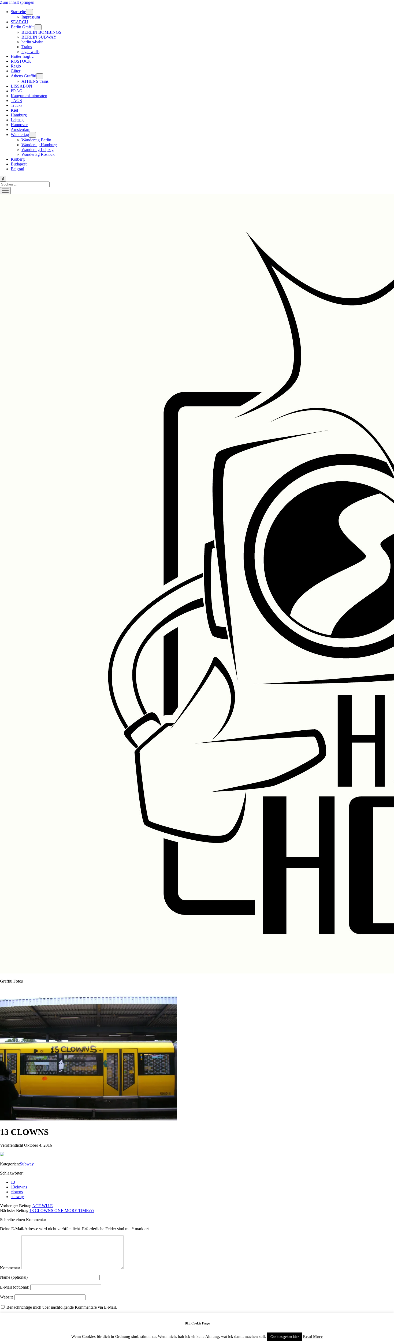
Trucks (16, 105)
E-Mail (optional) (14, 1287)
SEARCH (19, 22)
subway (17, 1196)
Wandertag (20, 134)
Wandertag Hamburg (39, 144)
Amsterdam (20, 129)
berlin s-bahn (32, 42)
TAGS (16, 100)
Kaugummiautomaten (29, 95)
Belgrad (17, 169)
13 (13, 1182)
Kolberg (18, 159)
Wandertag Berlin (36, 140)
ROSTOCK (21, 61)
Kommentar (10, 1268)
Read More (313, 1336)
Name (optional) (14, 1277)
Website (6, 1297)
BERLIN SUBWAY (39, 37)
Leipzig (17, 120)
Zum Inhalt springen (17, 2)
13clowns (19, 1187)
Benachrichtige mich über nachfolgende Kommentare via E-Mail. (61, 1307)
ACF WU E (42, 1205)
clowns (17, 1192)
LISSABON (21, 86)
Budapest (19, 164)
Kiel (14, 110)
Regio (16, 66)
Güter (15, 71)
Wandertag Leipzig (37, 149)
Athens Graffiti (23, 76)
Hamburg (19, 115)
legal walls (30, 51)
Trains (26, 46)
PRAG (17, 91)
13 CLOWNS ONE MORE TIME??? (61, 1210)
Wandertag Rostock (38, 154)
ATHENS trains (35, 81)
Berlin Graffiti (23, 27)
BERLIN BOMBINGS (41, 32)
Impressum (30, 17)
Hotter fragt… (23, 56)
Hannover (19, 124)
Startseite (18, 11)
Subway (27, 1164)
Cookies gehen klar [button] (284, 1337)
